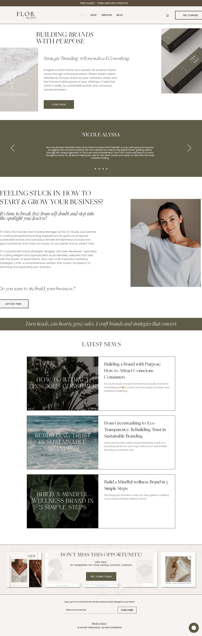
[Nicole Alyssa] (95, 168)
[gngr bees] (103, 168)
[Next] (189, 148)
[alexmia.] (106, 168)
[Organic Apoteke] (99, 169)
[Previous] (13, 148)
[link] (167, 15)
